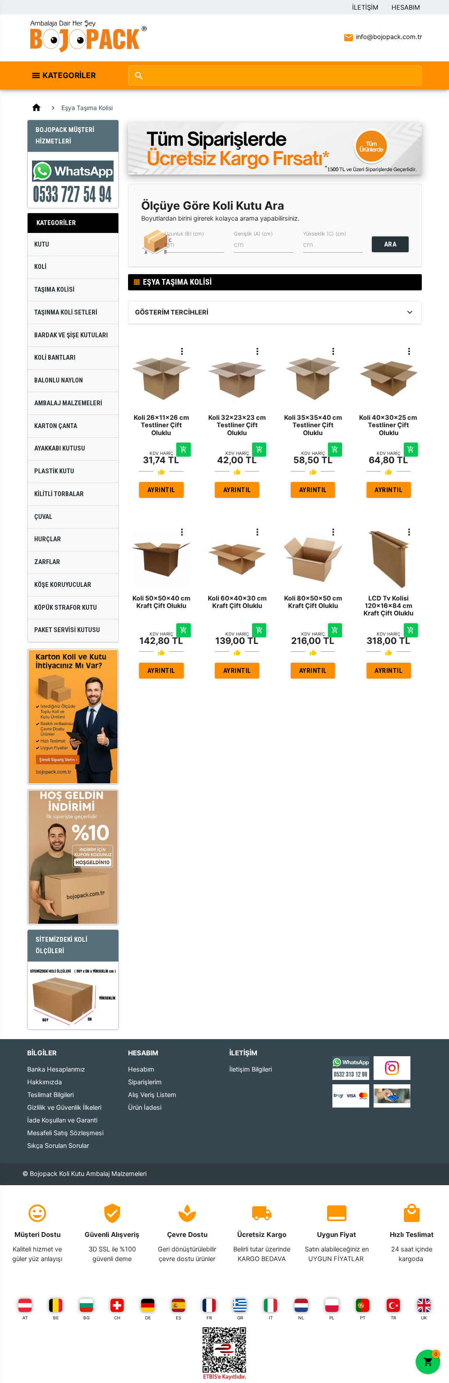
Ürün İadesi (144, 1107)
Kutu (41, 244)
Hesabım (406, 7)
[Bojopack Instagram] (392, 1068)
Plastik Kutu (54, 471)
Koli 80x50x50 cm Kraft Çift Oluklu (313, 602)
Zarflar (47, 562)
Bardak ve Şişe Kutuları (71, 335)
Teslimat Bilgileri (50, 1095)
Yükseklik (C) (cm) (324, 234)
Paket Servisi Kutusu (67, 630)
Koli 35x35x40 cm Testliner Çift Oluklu (313, 425)
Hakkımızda (44, 1082)
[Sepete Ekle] (183, 450)
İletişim (365, 7)
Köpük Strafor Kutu (65, 607)
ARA (390, 244)
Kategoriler (69, 75)
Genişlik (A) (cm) (253, 234)
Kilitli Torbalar (59, 494)
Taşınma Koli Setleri (65, 312)
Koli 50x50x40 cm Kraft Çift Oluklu (161, 602)
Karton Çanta (55, 426)
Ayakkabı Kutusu (59, 448)
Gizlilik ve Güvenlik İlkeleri (64, 1107)
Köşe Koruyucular (62, 585)
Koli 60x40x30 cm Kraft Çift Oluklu (237, 602)
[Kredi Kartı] (350, 1095)
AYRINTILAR (161, 492)
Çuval (43, 517)
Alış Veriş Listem (152, 1095)
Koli (40, 267)
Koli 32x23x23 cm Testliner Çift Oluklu (237, 425)
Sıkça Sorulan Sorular (58, 1146)
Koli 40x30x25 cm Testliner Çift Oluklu (388, 425)
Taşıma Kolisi (54, 289)
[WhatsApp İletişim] (350, 1068)
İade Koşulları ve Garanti (62, 1120)
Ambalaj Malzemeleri (68, 403)
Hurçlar (47, 539)
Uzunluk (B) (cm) (184, 234)
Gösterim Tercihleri (171, 312)
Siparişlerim (145, 1082)
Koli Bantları (54, 357)
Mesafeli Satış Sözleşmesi (65, 1133)
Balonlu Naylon (58, 380)
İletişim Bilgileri (250, 1069)
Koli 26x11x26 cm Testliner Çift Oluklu (161, 425)
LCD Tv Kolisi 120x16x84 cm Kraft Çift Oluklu (388, 606)
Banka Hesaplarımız (56, 1069)
